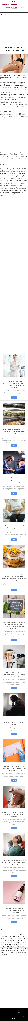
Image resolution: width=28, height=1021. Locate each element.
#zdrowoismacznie (21, 932)
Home (1, 1012)
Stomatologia (3, 1014)
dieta (19, 936)
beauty (19, 934)
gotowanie (22, 938)
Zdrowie (9, 1012)
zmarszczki (13, 952)
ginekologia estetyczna (13, 938)
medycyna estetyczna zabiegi (19, 942)
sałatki (8, 946)
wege (25, 948)
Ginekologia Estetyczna (16, 1014)
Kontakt (12, 1016)
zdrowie (7, 952)
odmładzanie (8, 944)
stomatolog (14, 946)
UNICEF (6, 948)
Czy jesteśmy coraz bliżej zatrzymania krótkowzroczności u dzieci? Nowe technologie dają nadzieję (14, 384)
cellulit (23, 934)
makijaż (23, 940)
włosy (22, 950)
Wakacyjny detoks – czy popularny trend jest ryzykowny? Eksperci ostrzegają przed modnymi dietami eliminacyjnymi (14, 625)
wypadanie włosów (14, 950)
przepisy (21, 944)
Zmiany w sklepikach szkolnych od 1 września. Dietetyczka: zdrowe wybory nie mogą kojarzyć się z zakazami (14, 433)
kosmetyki (6, 940)
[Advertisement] (14, 31)
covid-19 (15, 936)
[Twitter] (14, 1)
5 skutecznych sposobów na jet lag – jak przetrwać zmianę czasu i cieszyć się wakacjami (14, 862)
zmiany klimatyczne (21, 952)
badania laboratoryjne (11, 934)
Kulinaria (2, 1016)
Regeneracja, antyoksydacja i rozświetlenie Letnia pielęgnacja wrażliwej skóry (14, 910)
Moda (5, 1012)
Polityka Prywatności (20, 1016)
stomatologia (21, 946)
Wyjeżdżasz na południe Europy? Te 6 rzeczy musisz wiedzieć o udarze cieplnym (14, 814)
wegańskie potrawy (18, 948)
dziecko (23, 936)
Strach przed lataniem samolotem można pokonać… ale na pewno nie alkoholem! (14, 722)
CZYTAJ (14, 397)
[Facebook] (12, 1)
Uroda (13, 1012)
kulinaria (12, 940)
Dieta (8, 1014)
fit (6, 938)
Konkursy (7, 1016)
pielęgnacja (15, 944)
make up (18, 940)
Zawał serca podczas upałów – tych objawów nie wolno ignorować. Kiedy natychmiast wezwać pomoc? (14, 768)
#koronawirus (12, 932)
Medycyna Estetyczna (21, 1012)
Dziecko (24, 1014)
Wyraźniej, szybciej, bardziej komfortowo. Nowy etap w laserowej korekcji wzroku (14, 674)
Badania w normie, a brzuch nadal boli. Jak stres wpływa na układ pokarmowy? (14, 528)
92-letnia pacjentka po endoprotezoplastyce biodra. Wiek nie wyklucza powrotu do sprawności (14, 480)
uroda (10, 948)
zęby (5, 954)
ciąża (10, 936)
